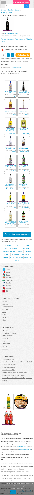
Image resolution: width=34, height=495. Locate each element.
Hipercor (8, 285)
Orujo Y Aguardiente (7, 12)
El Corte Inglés (10, 280)
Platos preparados (7, 335)
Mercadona (9, 277)
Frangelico (6, 257)
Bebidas (10, 10)
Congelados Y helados (9, 333)
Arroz (4, 312)
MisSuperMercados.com (21, 2)
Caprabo (8, 269)
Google (3, 41)
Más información (21, 492)
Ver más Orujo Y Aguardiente (19, 234)
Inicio (4, 10)
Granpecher (19, 257)
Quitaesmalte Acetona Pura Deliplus (13, 375)
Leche (4, 317)
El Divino (6, 254)
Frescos (4, 346)
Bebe (4, 341)
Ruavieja (26, 170)
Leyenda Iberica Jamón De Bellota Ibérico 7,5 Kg (16, 372)
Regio (14, 96)
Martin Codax (12, 133)
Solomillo (5, 304)
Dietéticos (5, 338)
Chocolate (5, 309)
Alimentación (6, 343)
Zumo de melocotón (8, 306)
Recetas (3, 39)
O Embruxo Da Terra (11, 33)
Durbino (27, 114)
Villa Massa (26, 133)
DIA (7, 291)
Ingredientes (10, 39)
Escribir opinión (16, 67)
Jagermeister (25, 225)
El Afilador (13, 225)
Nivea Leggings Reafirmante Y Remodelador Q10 (17, 362)
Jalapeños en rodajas (8, 370)
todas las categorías (25, 449)
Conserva (5, 349)
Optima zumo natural (8, 367)
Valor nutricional (20, 39)
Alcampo (8, 288)
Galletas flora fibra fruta (9, 364)
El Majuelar (15, 254)
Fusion (12, 257)
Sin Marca (13, 114)
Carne (4, 314)
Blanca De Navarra (11, 188)
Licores (17, 10)
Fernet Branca (26, 254)
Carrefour (8, 283)
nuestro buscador (21, 446)
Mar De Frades (25, 207)
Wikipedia (29, 39)
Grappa (17, 260)
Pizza (4, 320)
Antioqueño (8, 245)
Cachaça (26, 248)
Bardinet (14, 151)
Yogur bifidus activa (8, 359)
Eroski (8, 272)
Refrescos (5, 301)
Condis (8, 275)
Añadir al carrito (23, 55)
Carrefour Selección (24, 151)
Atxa (15, 207)
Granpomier (27, 257)
